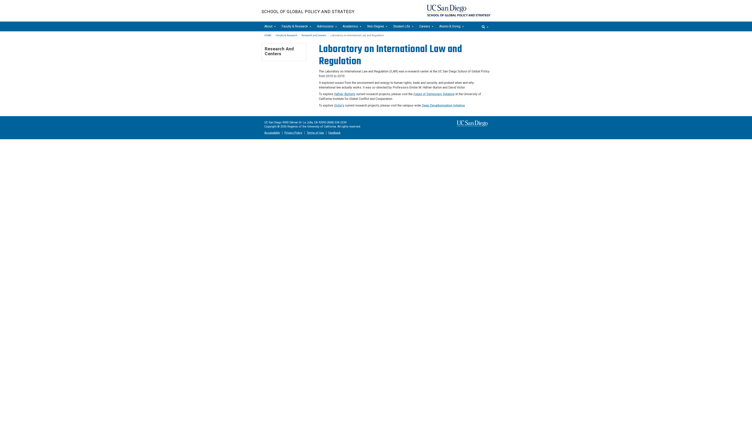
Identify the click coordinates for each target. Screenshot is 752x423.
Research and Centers (314, 35)
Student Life (402, 26)
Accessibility (272, 133)
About (268, 26)
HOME (267, 35)
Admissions (325, 26)
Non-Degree (376, 26)
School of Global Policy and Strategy (307, 11)
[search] (485, 26)
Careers (425, 26)
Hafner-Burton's (344, 94)
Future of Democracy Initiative (434, 94)
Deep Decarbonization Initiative (443, 105)
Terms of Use (315, 133)
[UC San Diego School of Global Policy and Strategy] (459, 10)
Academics (351, 26)
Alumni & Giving (450, 26)
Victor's (339, 105)
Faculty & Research (295, 26)
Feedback (334, 133)
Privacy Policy (293, 133)
